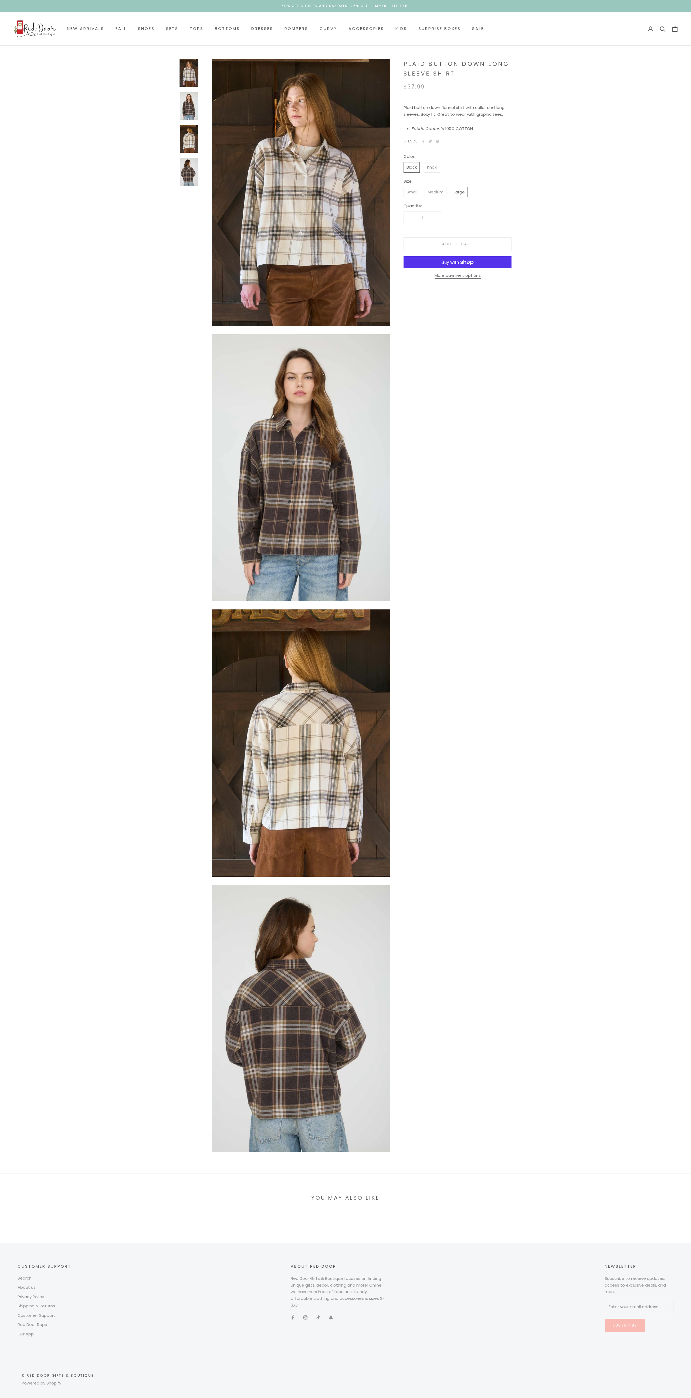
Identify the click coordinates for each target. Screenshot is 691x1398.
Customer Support (36, 1315)
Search (25, 1278)
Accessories (366, 28)
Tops (197, 28)
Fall (121, 28)
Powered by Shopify (41, 1383)
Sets (172, 28)
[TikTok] (318, 1317)
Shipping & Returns (36, 1306)
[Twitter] (430, 141)
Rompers (296, 28)
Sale (478, 28)
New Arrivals (85, 28)
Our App (26, 1334)
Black (412, 167)
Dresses (262, 28)
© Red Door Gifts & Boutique (58, 1375)
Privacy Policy (31, 1297)
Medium (435, 192)
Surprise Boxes (439, 28)
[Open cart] (675, 29)
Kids (401, 28)
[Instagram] (305, 1317)
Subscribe (624, 1325)
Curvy (328, 28)
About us (27, 1287)
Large (459, 192)
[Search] (663, 29)
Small (412, 192)
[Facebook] (423, 141)
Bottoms (227, 28)
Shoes (146, 28)
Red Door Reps (32, 1324)
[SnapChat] (331, 1317)
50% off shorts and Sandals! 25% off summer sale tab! (345, 6)
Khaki (432, 167)
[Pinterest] (437, 141)
